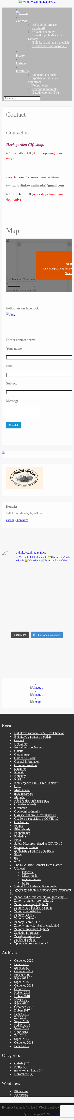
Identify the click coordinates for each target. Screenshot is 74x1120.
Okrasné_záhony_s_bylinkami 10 (35, 815)
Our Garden (21, 822)
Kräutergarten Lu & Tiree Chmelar (35, 783)
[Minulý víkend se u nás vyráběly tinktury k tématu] (19, 597)
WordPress (21, 1094)
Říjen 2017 (21, 1003)
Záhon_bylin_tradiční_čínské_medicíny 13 (40, 897)
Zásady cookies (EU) (45, 92)
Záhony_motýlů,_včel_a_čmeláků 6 (36, 925)
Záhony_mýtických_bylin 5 (31, 929)
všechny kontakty (17, 520)
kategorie (20, 768)
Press (17, 840)
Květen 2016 (22, 1024)
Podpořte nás (40, 85)
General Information (26, 761)
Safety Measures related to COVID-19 (38, 843)
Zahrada (22, 21)
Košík (18, 779)
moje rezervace (23, 793)
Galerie (21, 63)
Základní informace (44, 24)
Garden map (22, 754)
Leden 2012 (21, 1046)
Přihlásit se (21, 1091)
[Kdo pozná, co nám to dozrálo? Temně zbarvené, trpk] (55, 576)
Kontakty (22, 71)
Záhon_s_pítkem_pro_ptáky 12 (33, 900)
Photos (18, 825)
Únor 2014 (21, 1031)
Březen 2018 (22, 999)
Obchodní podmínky (45, 89)
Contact (19, 740)
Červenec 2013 (23, 1042)
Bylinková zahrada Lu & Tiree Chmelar (39, 733)
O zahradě (38, 28)
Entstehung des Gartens (29, 747)
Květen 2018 (22, 992)
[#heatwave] (55, 618)
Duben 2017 (22, 1010)
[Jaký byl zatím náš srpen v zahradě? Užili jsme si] (55, 597)
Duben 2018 (22, 996)
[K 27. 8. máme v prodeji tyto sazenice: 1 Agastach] (19, 576)
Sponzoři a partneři (44, 74)
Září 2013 (20, 1035)
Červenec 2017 (23, 1007)
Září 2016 (20, 1017)
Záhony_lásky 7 (24, 914)
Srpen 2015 (21, 1028)
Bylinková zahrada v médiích (50, 42)
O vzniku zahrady (43, 31)
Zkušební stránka (25, 939)
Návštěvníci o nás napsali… (49, 46)
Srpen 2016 (21, 1021)
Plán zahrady (22, 829)
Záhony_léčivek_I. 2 (27, 922)
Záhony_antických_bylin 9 (31, 904)
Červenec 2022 (23, 971)
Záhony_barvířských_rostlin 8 (33, 907)
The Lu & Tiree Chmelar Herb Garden (38, 865)
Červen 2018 (22, 989)
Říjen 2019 (21, 978)
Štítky (18, 854)
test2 (17, 861)
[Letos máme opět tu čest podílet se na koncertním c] (19, 618)
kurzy (17, 786)
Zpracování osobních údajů (31, 943)
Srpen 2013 (21, 1039)
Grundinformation (25, 765)
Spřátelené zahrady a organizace (34, 850)
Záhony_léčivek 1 (25, 918)
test (16, 857)
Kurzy (20, 55)
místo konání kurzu (26, 1070)
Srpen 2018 (21, 982)
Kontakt (19, 772)
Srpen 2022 (21, 967)
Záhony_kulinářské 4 (27, 911)
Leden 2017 (21, 1014)
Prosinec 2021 (23, 974)
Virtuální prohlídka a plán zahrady (35, 886)
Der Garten (21, 743)
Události (19, 868)
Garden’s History (25, 758)
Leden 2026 (21, 964)
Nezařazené (21, 1074)
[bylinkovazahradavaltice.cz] (37, 1)
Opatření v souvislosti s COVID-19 (36, 818)
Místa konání (22, 790)
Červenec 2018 (23, 985)
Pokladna (20, 836)
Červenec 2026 (23, 960)
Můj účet (19, 797)
